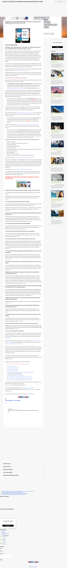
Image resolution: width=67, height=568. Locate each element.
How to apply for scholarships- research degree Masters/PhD (25, 157)
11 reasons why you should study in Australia (21, 70)
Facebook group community (31, 389)
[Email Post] (5, 399)
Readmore (30, 221)
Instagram (26, 387)
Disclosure (3, 531)
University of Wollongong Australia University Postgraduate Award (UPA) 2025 (15, 493)
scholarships (17, 400)
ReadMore (6, 199)
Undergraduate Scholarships (11, 366)
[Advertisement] (33, 7)
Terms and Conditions (5, 533)
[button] (5, 26)
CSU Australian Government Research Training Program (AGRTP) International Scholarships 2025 (18, 491)
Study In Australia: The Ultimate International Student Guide (23, 1)
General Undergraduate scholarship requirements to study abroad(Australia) (19, 379)
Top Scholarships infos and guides (12, 370)
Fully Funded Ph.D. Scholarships (12, 369)
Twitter (29, 387)
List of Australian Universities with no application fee (15, 375)
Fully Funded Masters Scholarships (12, 367)
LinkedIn (32, 387)
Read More (16, 328)
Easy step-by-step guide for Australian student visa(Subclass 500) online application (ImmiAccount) (56, 131)
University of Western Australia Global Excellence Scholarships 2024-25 (13, 492)
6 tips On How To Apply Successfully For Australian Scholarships (21, 169)
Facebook (23, 387)
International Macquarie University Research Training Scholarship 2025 (13, 494)
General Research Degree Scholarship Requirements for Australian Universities (20, 378)
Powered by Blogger (34, 566)
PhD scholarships (9, 400)
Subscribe (8, 525)
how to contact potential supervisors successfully (24, 112)
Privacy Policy (4, 534)
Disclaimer (3, 532)
